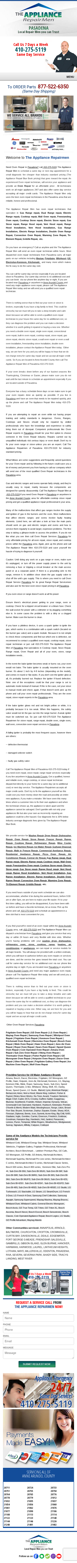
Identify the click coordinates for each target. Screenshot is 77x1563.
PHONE (7, 1324)
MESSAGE (8, 1347)
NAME (6, 1312)
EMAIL (6, 1335)
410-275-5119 (30, 49)
